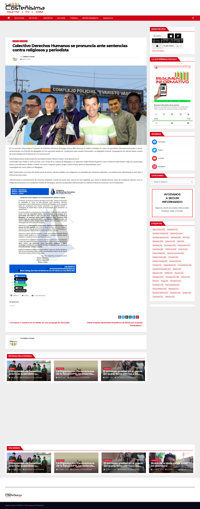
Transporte (158, 297)
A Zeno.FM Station (158, 50)
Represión (174, 289)
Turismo (74, 18)
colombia (157, 245)
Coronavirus (170, 245)
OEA (156, 281)
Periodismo (175, 281)
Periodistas (158, 285)
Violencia (169, 297)
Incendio (157, 265)
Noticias (33, 18)
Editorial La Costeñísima (32, 377)
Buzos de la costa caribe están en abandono (169, 464)
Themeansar (40, 505)
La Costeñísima (184, 265)
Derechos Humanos (175, 253)
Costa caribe (184, 245)
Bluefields (158, 241)
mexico (177, 269)
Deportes (48, 18)
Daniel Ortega (159, 253)
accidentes (172, 229)
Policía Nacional (172, 285)
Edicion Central (28, 57)
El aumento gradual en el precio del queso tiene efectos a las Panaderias (122, 374)
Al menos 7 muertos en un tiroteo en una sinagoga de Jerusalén (40, 323)
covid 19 (183, 249)
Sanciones (175, 293)
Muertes (179, 273)
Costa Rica (158, 249)
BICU (186, 237)
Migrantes (157, 273)
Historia (61, 18)
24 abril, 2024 (16, 469)
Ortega (164, 281)
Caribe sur (170, 241)
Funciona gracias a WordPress (14, 505)
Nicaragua (158, 277)
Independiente (170, 265)
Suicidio (187, 293)
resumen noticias (160, 293)
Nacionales (23, 41)
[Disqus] (76, 411)
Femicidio (173, 257)
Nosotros (19, 18)
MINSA (168, 273)
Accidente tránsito (160, 233)
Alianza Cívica (176, 233)
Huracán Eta (175, 261)
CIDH (180, 241)
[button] (193, 18)
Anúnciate (108, 18)
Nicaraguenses (172, 277)
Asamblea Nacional (161, 237)
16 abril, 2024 (63, 469)
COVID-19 (170, 249)
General (15, 41)
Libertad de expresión (162, 269)
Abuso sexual (159, 229)
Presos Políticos (159, 289)
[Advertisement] (76, 31)
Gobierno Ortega (160, 261)
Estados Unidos (159, 257)
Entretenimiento (90, 18)
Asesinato (176, 237)
